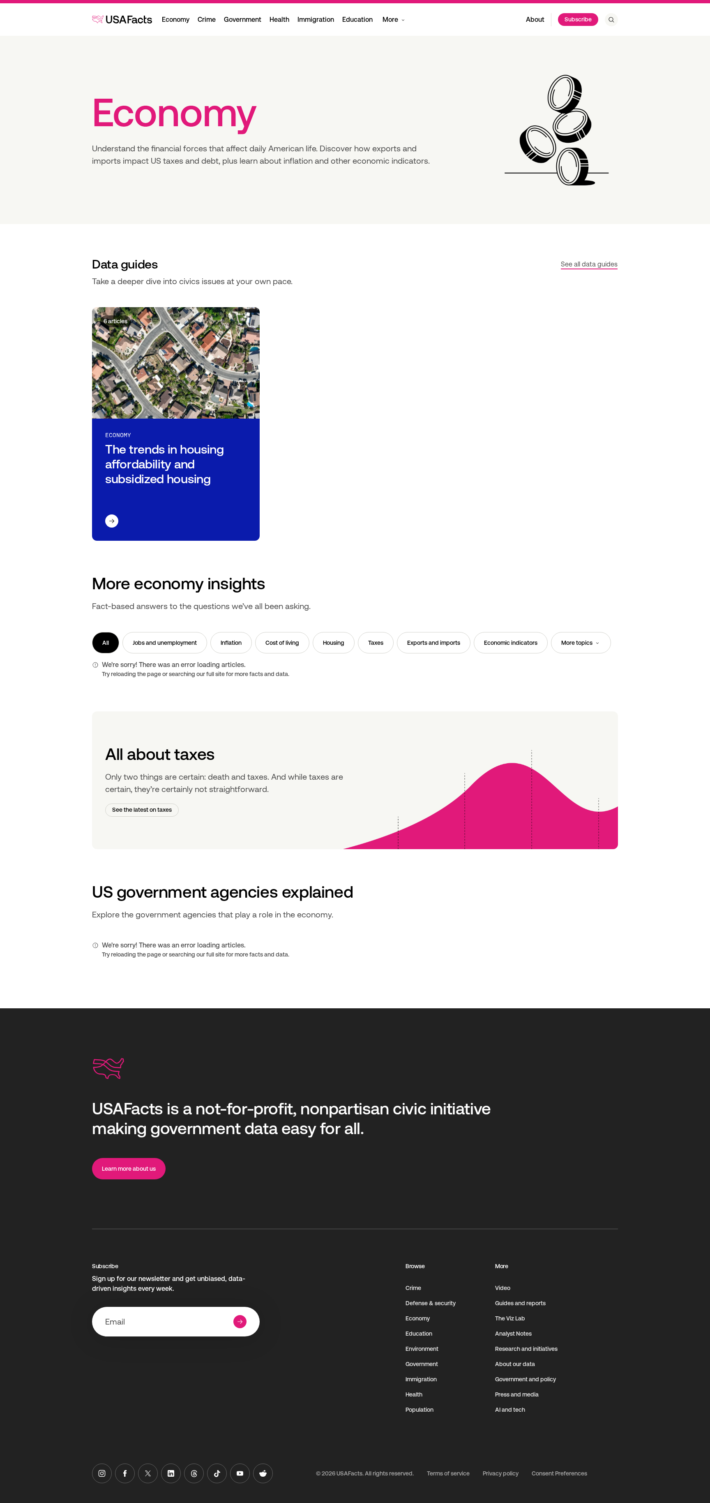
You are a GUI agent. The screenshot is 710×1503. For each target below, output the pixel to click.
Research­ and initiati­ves (526, 1349)
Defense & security (431, 1303)
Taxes (375, 642)
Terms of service (448, 1473)
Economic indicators (510, 642)
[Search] (611, 19)
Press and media (517, 1394)
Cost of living (282, 642)
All (105, 642)
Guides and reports (520, 1303)
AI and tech (510, 1409)
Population (419, 1409)
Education (357, 19)
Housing (333, 642)
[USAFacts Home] (122, 19)
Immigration (315, 19)
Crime (207, 19)
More (390, 19)
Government (242, 19)
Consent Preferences (559, 1473)
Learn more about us (129, 1168)
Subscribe (578, 19)
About (535, 19)
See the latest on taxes (142, 809)
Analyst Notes (513, 1333)
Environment (422, 1349)
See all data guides (589, 264)
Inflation (231, 642)
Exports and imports (433, 642)
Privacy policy (501, 1473)
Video (502, 1288)
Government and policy (525, 1379)
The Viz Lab (510, 1318)
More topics (576, 642)
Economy (175, 19)
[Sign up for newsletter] (240, 1321)
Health (279, 19)
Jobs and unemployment (165, 642)
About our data (515, 1364)
